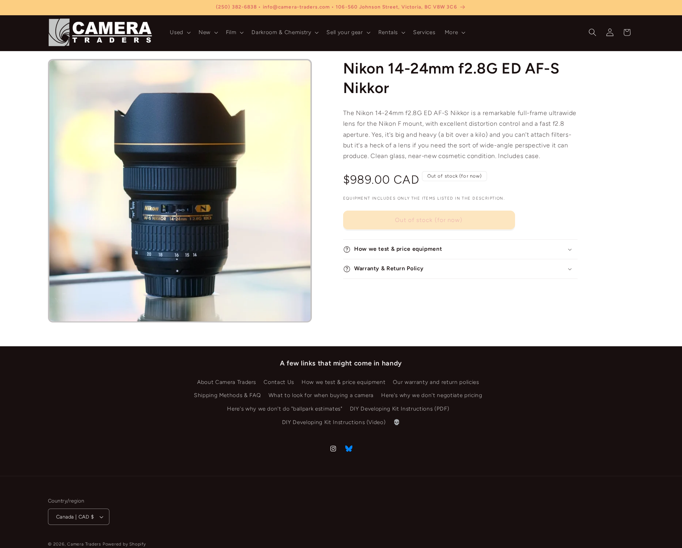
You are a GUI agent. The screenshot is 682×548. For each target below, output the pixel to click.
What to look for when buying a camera (321, 395)
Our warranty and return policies (436, 382)
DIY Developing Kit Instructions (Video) (334, 422)
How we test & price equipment (343, 382)
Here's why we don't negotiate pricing (431, 395)
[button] (179, 32)
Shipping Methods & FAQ (227, 395)
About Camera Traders (226, 382)
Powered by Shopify (124, 544)
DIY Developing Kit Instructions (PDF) (399, 408)
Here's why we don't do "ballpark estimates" (284, 408)
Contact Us (279, 382)
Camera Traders (84, 544)
